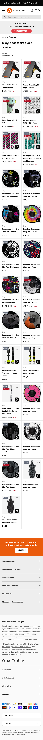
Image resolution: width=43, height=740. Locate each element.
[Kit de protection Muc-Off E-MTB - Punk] (32, 105)
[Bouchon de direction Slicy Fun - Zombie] (11, 214)
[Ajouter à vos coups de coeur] (17, 63)
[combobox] (21, 17)
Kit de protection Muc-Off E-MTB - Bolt (10, 156)
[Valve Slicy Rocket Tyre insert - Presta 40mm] (11, 355)
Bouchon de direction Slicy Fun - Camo (10, 485)
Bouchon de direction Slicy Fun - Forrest (10, 336)
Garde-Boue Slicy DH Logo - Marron (31, 86)
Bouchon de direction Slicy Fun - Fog (31, 336)
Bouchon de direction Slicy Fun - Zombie (10, 230)
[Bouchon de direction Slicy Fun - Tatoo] (32, 249)
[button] (39, 10)
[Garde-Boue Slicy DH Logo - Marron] (32, 70)
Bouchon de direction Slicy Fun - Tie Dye (31, 230)
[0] (36, 10)
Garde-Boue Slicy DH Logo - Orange (10, 86)
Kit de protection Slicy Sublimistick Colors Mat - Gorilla (10, 411)
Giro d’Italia (28, 644)
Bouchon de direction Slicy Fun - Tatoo (31, 265)
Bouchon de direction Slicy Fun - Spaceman (10, 194)
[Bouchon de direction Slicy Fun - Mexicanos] (11, 249)
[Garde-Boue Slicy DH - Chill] (11, 105)
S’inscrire (21, 550)
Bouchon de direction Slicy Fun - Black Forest (10, 449)
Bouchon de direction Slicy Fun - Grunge (31, 301)
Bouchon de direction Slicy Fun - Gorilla (31, 195)
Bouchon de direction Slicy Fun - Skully (31, 447)
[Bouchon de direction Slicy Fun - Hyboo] (11, 285)
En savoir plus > (34, 3)
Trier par (4, 53)
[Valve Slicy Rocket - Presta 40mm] (32, 355)
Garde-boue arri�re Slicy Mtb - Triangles (10, 521)
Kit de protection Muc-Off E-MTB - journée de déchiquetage (32, 158)
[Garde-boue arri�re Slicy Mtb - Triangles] (11, 505)
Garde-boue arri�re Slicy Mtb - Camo (31, 485)
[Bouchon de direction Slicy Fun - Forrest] (11, 320)
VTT (27, 634)
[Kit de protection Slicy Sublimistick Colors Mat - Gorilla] (11, 393)
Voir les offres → (21, 31)
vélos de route (19, 634)
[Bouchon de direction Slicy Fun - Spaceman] (11, 179)
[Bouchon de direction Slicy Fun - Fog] (32, 320)
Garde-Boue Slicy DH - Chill (10, 121)
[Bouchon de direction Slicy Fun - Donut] (32, 393)
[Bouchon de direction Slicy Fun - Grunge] (32, 285)
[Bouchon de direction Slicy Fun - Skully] (32, 431)
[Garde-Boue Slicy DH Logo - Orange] (11, 70)
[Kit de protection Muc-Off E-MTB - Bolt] (11, 140)
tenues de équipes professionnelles (16, 631)
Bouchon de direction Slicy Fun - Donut (31, 409)
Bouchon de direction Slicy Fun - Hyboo (10, 301)
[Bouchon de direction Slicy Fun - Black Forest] (11, 431)
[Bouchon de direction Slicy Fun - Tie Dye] (32, 214)
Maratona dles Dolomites (21, 646)
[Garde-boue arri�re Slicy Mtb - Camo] (32, 469)
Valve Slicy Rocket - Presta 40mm (31, 371)
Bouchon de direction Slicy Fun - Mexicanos (10, 265)
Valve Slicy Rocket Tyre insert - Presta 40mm (9, 373)
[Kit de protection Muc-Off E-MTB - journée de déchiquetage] (32, 140)
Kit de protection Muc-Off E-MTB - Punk (32, 121)
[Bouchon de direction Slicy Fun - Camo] (11, 469)
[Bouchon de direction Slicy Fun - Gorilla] (32, 179)
